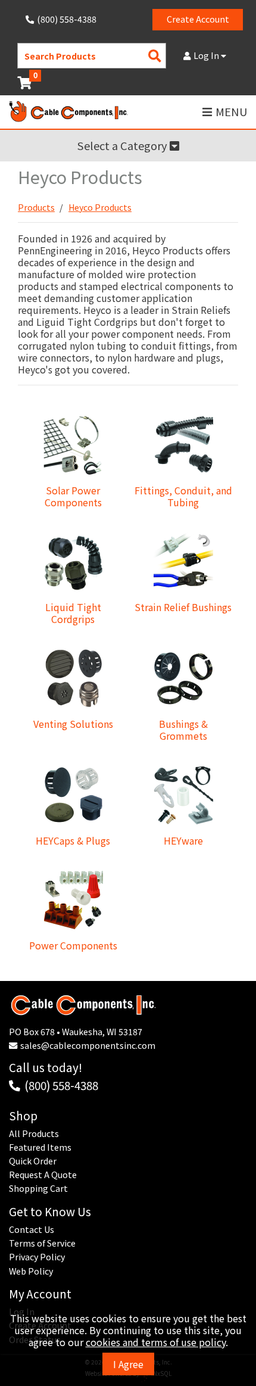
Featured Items (40, 1147)
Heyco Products (100, 207)
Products (36, 207)
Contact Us (31, 1229)
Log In (207, 55)
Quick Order (33, 1161)
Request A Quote (43, 1175)
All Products (34, 1133)
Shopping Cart (38, 1188)
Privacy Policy (37, 1257)
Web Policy (31, 1271)
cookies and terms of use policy (156, 1342)
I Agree (128, 1364)
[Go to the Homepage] (68, 112)
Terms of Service (42, 1243)
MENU (231, 111)
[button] (128, 145)
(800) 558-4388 (61, 1085)
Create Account (198, 19)
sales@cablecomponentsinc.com (87, 1045)
